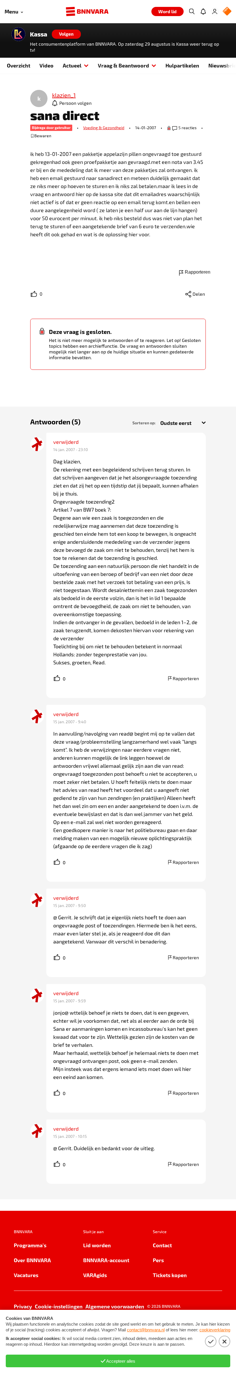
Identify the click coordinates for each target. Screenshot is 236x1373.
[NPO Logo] (227, 11)
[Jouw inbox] (203, 11)
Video (46, 65)
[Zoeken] (191, 11)
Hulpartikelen (182, 65)
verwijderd (66, 442)
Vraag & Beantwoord (123, 65)
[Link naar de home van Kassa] (18, 34)
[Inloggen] (214, 11)
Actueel (72, 65)
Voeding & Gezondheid (103, 127)
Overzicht (18, 65)
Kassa (38, 34)
